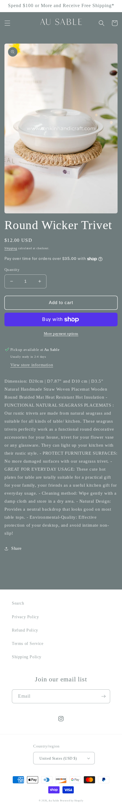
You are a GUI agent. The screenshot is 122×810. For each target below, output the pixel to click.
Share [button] (16, 548)
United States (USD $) (58, 758)
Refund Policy (25, 630)
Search (18, 603)
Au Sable (54, 800)
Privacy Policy (25, 617)
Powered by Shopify (72, 800)
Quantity (12, 269)
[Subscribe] (103, 696)
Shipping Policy (26, 657)
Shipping (10, 248)
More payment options (61, 334)
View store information (31, 365)
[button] (7, 23)
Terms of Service (28, 643)
